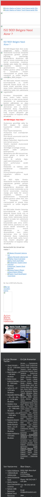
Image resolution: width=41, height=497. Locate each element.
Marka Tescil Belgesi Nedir (28, 396)
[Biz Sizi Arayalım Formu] (8, 291)
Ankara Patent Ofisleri (15, 272)
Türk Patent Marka (28, 447)
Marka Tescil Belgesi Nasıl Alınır (28, 393)
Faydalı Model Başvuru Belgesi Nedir (28, 377)
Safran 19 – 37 (12, 388)
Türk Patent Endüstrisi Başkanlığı (28, 431)
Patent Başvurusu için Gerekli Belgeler (28, 413)
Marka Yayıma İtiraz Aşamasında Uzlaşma (13, 484)
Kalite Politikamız (13, 433)
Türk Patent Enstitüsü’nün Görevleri (28, 445)
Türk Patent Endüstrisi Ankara (28, 427)
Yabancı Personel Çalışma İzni (17, 257)
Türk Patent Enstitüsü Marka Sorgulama (28, 439)
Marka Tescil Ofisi (31, 405)
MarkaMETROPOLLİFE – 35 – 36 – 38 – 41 (14, 397)
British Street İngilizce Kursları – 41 (13, 381)
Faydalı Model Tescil (27, 385)
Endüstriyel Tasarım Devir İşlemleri (16, 267)
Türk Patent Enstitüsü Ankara (28, 434)
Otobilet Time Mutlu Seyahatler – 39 (13, 406)
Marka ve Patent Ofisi (28, 407)
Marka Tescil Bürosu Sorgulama (28, 401)
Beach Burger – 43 (13, 372)
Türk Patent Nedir (28, 450)
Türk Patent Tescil (28, 451)
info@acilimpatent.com (28, 492)
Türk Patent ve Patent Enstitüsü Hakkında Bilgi (28, 455)
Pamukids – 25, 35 (13, 413)
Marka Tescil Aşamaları (15, 261)
